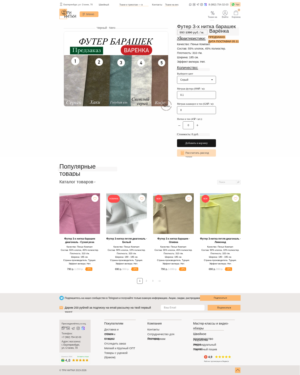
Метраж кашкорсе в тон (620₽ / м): (195, 103)
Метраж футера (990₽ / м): (191, 88)
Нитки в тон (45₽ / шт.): (189, 119)
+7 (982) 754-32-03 (71, 337)
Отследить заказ (115, 343)
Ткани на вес (172, 4)
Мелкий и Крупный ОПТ (119, 348)
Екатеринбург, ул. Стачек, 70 (78, 4)
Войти (225, 17)
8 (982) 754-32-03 (218, 4)
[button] (196, 153)
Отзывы (109, 338)
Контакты (157, 4)
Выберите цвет (185, 73)
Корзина (236, 17)
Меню (90, 14)
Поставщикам (156, 338)
